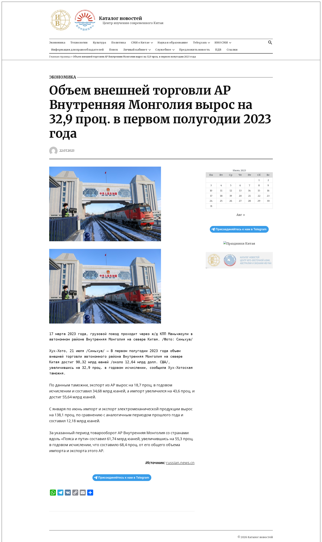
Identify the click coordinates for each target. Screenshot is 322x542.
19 (231, 195)
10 (211, 190)
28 (249, 200)
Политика (118, 42)
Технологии (79, 42)
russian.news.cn (180, 462)
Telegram (200, 42)
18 (221, 195)
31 (211, 205)
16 (268, 190)
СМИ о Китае (140, 42)
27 (240, 200)
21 (249, 195)
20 (240, 195)
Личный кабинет (135, 49)
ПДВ (218, 49)
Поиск (113, 49)
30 (268, 200)
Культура (99, 42)
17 (211, 195)
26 (230, 200)
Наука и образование (172, 42)
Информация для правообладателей (77, 49)
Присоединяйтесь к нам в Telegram (123, 477)
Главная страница (59, 56)
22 (259, 195)
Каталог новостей (120, 18)
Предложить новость (194, 49)
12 (231, 190)
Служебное (163, 49)
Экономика (57, 42)
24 (211, 200)
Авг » (240, 215)
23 (268, 195)
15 (259, 190)
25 (221, 200)
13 (240, 190)
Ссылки (232, 49)
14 (249, 190)
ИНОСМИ (221, 42)
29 (259, 200)
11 (221, 190)
